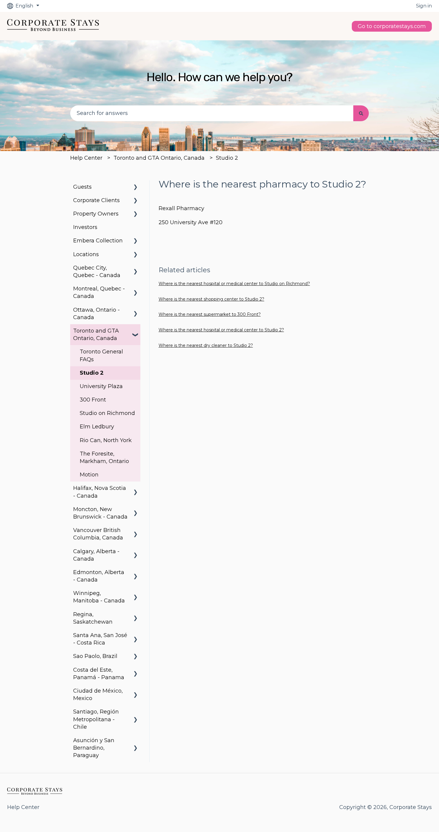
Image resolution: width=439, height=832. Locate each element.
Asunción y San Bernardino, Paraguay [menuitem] (93, 748)
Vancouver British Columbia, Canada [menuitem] (98, 534)
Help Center (86, 158)
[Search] (361, 113)
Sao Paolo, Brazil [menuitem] (95, 656)
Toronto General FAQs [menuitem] (101, 355)
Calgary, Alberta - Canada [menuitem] (96, 555)
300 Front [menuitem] (93, 399)
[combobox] (211, 113)
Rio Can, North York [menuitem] (106, 440)
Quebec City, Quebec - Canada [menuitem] (96, 271)
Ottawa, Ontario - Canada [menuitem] (96, 314)
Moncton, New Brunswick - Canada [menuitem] (100, 513)
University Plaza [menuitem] (101, 386)
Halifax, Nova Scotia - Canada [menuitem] (99, 492)
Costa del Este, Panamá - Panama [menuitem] (98, 674)
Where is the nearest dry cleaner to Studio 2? (206, 345)
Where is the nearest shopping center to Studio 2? (211, 299)
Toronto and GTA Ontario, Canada (159, 158)
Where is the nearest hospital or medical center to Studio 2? (221, 330)
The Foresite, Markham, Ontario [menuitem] (104, 457)
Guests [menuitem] (82, 187)
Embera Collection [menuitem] (98, 240)
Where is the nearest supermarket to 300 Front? (210, 314)
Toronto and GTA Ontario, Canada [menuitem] (96, 334)
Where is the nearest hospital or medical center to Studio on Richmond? (234, 283)
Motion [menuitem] (89, 474)
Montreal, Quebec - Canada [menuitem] (99, 292)
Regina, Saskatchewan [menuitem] (93, 618)
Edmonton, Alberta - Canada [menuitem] (98, 576)
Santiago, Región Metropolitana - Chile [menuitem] (96, 719)
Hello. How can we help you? (219, 77)
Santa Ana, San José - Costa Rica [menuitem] (100, 639)
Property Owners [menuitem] (96, 213)
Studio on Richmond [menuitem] (107, 413)
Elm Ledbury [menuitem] (97, 426)
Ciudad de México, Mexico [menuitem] (98, 695)
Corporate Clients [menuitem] (96, 200)
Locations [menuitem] (86, 254)
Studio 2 (227, 158)
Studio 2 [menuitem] (92, 373)
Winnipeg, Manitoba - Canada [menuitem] (99, 597)
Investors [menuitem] (85, 227)
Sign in (424, 6)
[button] (135, 187)
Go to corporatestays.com (392, 26)
